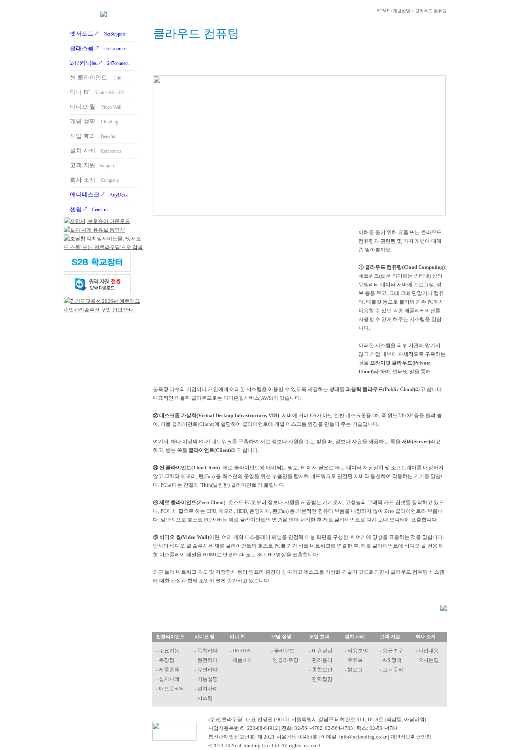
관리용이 (321, 660)
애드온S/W (170, 688)
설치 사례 (95, 150)
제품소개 (242, 660)
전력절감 (321, 679)
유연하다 (207, 670)
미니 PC (97, 92)
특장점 (166, 660)
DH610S (241, 651)
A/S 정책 (391, 660)
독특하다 (207, 651)
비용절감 (321, 651)
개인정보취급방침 (410, 737)
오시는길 (428, 660)
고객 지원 (92, 165)
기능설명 (207, 679)
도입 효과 (93, 136)
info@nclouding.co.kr (362, 737)
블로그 (354, 670)
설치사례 (168, 679)
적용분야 (357, 651)
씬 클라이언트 (95, 77)
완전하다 (207, 660)
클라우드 (284, 651)
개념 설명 (94, 121)
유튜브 (354, 660)
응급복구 (392, 651)
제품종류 (168, 670)
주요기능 (168, 651)
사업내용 (428, 651)
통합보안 (321, 670)
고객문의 (392, 670)
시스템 (204, 698)
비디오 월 (95, 107)
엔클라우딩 (285, 660)
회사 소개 (94, 180)
